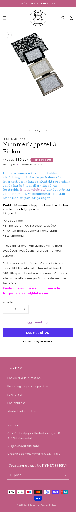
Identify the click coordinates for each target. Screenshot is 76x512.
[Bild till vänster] (29, 131)
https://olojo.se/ (33, 189)
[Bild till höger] (47, 131)
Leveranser (15, 394)
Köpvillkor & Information (24, 378)
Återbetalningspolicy (21, 411)
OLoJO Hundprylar (32, 505)
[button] (5, 18)
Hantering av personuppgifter (28, 386)
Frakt (18, 164)
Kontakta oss (16, 403)
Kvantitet (8, 302)
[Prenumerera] (65, 475)
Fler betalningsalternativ (38, 341)
